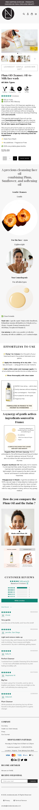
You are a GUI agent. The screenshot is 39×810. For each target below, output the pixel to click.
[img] (6, 612)
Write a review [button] (20, 600)
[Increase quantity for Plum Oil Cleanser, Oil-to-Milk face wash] (15, 158)
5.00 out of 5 (24, 581)
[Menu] (36, 14)
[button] (6, 96)
